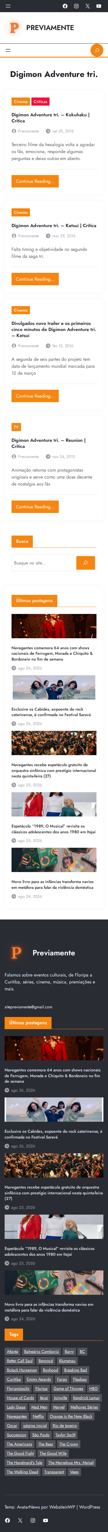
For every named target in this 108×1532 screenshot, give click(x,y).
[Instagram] (76, 6)
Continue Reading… (37, 180)
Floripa (41, 1388)
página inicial (35, 1425)
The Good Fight (20, 1453)
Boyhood (50, 1370)
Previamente (50, 28)
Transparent (54, 1472)
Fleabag (80, 1379)
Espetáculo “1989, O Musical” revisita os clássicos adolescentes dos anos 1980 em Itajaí (54, 829)
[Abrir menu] (8, 6)
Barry (69, 1351)
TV (16, 427)
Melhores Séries (84, 1407)
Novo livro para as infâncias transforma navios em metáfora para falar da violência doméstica (53, 884)
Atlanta (12, 1351)
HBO (93, 1388)
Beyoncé (46, 1361)
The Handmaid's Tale (24, 1462)
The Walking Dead (22, 1472)
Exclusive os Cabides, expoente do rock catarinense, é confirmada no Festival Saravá (51, 712)
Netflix (38, 1416)
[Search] (85, 563)
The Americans (19, 1444)
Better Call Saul (20, 1361)
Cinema (21, 101)
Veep (74, 1472)
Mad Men (39, 1407)
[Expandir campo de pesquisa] (96, 50)
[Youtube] (98, 6)
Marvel (59, 1407)
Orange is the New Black (71, 1416)
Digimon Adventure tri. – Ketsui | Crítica (54, 226)
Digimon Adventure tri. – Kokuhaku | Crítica (51, 118)
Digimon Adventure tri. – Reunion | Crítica (49, 443)
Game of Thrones (68, 1388)
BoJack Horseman (22, 1370)
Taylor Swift (65, 1435)
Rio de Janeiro (65, 1425)
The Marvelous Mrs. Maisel (71, 1462)
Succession (16, 1435)
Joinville (60, 1398)
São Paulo (41, 1435)
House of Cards (20, 1398)
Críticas (40, 101)
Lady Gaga (16, 1407)
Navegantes (17, 1416)
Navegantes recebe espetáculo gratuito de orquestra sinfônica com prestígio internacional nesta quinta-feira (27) (54, 770)
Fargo (62, 1379)
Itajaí (44, 1398)
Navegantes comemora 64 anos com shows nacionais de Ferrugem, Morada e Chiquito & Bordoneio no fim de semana (52, 653)
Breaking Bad (75, 1370)
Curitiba (14, 1379)
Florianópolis (18, 1388)
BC (82, 1351)
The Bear (45, 1444)
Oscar (12, 1425)
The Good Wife (53, 1453)
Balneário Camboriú (41, 1351)
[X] (87, 6)
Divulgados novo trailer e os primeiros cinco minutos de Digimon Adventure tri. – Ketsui (54, 330)
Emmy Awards (39, 1379)
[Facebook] (65, 6)
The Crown (68, 1444)
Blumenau (67, 1361)
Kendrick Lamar (86, 1398)
